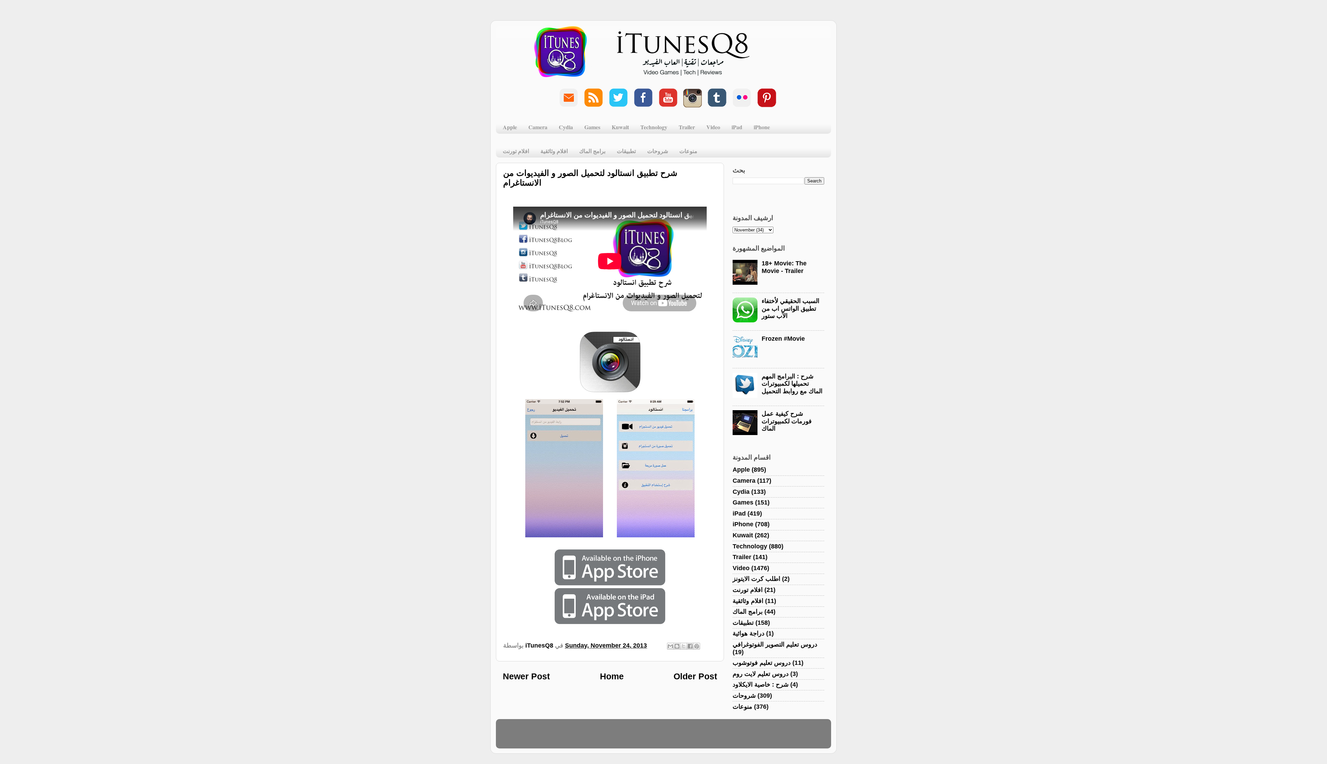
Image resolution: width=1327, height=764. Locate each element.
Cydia (566, 127)
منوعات (688, 151)
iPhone (762, 127)
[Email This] (670, 646)
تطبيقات (626, 151)
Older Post (695, 676)
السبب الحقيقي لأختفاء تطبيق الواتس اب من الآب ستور (790, 308)
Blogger (696, 737)
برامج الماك (592, 151)
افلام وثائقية (554, 151)
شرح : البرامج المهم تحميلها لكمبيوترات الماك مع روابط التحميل (792, 384)
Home (612, 676)
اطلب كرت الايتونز (756, 578)
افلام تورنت (516, 151)
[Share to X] (683, 646)
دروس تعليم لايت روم (761, 673)
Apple (510, 127)
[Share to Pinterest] (696, 646)
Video (713, 127)
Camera (537, 127)
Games (592, 127)
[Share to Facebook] (690, 646)
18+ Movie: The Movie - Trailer (784, 267)
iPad (737, 127)
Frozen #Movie (783, 338)
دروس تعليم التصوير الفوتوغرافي (775, 644)
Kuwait (620, 127)
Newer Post (526, 676)
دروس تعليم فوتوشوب (762, 662)
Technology (653, 127)
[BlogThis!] (677, 646)
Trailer (687, 127)
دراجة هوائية (748, 633)
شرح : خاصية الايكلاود (761, 684)
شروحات (657, 151)
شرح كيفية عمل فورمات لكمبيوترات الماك (787, 421)
